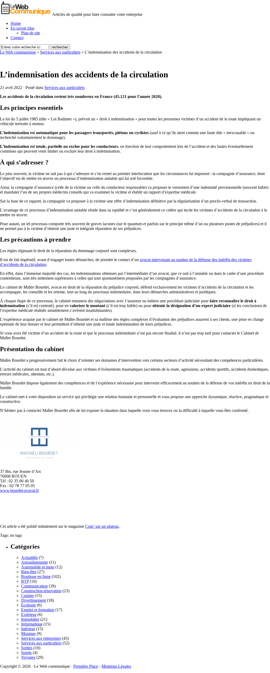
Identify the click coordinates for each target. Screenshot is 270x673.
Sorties (26, 648)
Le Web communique (18, 52)
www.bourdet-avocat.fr (19, 490)
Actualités (29, 557)
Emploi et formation (37, 610)
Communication (34, 586)
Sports (26, 652)
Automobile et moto (37, 567)
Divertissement (33, 600)
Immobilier (30, 619)
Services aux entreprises (41, 638)
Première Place (85, 666)
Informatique (31, 624)
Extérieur (28, 614)
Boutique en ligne (36, 576)
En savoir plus (22, 28)
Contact (17, 37)
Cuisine (27, 595)
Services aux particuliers (60, 52)
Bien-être (28, 572)
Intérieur (28, 629)
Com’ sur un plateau (102, 526)
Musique (28, 633)
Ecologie (28, 605)
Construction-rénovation (41, 591)
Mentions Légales (116, 666)
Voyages (28, 657)
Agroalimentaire (34, 562)
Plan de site (30, 33)
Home (16, 23)
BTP (25, 581)
